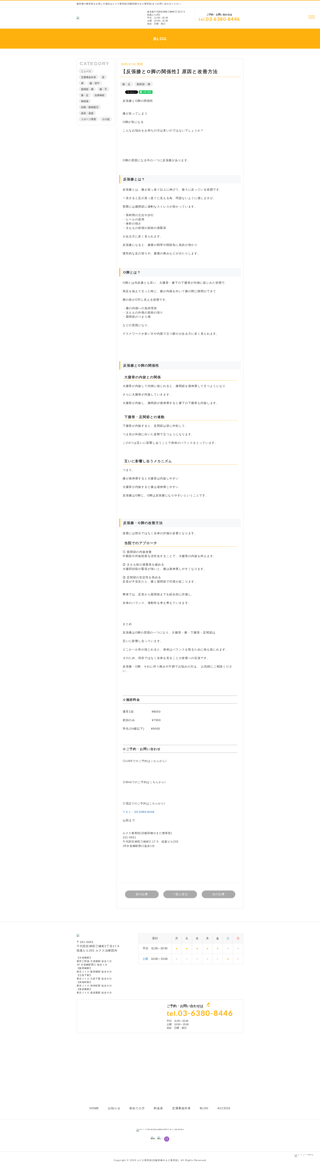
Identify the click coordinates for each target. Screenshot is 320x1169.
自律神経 (99, 95)
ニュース (86, 71)
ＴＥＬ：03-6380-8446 (138, 812)
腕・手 (103, 89)
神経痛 (84, 101)
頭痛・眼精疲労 (89, 107)
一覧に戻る (180, 894)
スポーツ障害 (88, 119)
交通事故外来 (88, 77)
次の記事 (218, 894)
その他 (106, 119)
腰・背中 (95, 83)
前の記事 (142, 894)
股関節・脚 (87, 89)
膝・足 (84, 95)
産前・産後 (87, 113)
